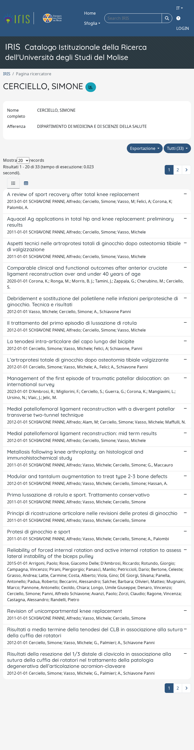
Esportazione (143, 148)
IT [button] (178, 8)
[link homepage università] (58, 18)
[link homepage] (18, 18)
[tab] (13, 183)
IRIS (6, 74)
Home (90, 13)
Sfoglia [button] (90, 23)
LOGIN (182, 28)
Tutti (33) (176, 148)
